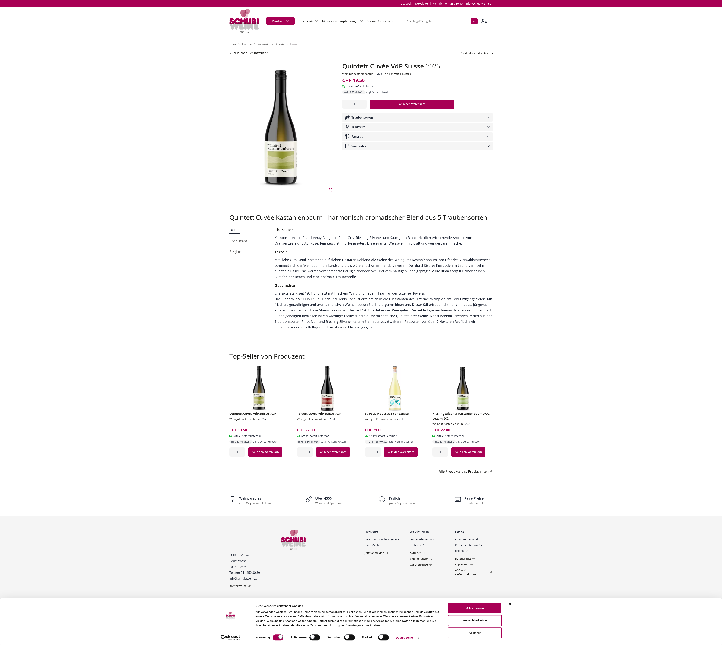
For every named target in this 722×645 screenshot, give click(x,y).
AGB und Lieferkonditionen (466, 572)
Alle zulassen (475, 608)
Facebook (405, 3)
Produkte (278, 21)
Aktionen (416, 553)
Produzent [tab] (238, 241)
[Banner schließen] (510, 604)
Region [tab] (235, 251)
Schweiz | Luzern (400, 74)
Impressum (462, 564)
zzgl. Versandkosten (378, 92)
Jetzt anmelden (374, 553)
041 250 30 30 (454, 3)
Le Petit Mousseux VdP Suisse (387, 414)
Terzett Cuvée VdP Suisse (319, 414)
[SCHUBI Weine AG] (244, 21)
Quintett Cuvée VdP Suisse (252, 414)
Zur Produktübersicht (250, 53)
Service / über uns (380, 21)
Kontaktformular (240, 586)
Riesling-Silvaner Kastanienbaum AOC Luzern (461, 416)
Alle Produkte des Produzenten (464, 471)
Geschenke (306, 21)
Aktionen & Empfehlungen (340, 21)
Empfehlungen (419, 559)
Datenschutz (463, 558)
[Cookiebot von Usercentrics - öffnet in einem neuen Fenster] (230, 637)
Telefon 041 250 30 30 (244, 573)
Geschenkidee (419, 564)
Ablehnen (475, 632)
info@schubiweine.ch (479, 3)
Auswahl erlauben (475, 620)
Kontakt (437, 3)
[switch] (315, 638)
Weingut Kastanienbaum (357, 74)
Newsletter (422, 3)
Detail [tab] (234, 229)
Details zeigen (405, 637)
